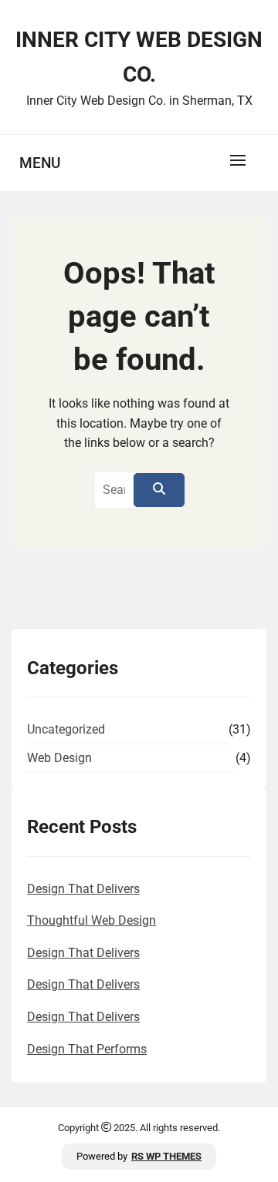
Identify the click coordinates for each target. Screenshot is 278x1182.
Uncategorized (66, 729)
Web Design (59, 758)
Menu (39, 163)
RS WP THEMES (166, 1156)
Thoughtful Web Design (91, 920)
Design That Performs (87, 1049)
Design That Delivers (83, 888)
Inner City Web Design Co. (139, 57)
